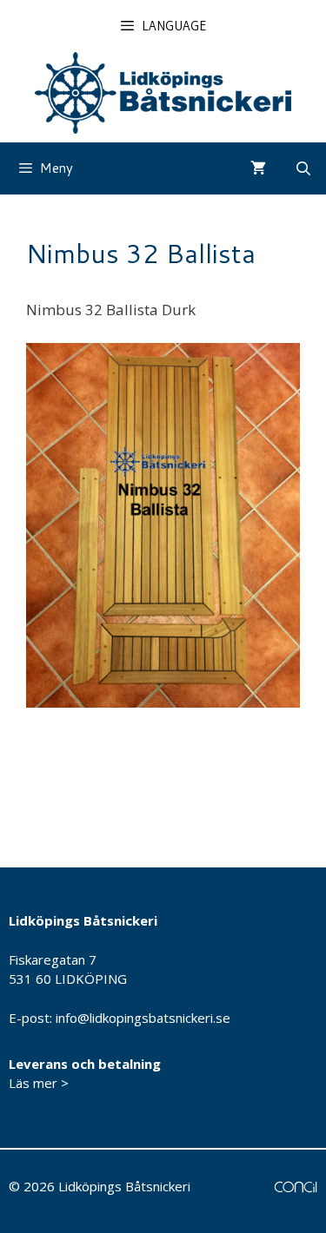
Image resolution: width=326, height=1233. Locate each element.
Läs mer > (39, 1082)
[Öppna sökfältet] (303, 168)
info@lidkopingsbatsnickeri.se (143, 1017)
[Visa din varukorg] (258, 168)
